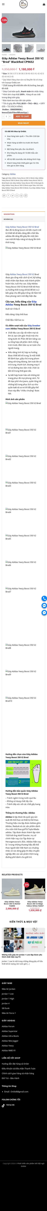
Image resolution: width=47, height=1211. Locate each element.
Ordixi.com (16, 83)
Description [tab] (9, 214)
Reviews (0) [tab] (8, 219)
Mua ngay (23, 123)
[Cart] (44, 4)
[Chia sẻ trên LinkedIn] (26, 196)
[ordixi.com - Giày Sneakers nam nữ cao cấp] (23, 4)
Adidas (12, 54)
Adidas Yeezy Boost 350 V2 (22, 274)
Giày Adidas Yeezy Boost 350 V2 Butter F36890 (12, 904)
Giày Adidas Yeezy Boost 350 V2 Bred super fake (19, 185)
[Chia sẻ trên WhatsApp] (4, 196)
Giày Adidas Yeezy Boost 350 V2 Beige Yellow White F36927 (35, 904)
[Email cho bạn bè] (17, 196)
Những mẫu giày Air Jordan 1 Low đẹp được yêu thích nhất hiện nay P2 (22, 956)
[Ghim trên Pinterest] (21, 196)
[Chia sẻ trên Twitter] (13, 196)
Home (4, 54)
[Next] (41, 28)
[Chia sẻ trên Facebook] (8, 196)
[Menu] (3, 4)
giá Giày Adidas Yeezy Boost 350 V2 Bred (20, 178)
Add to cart (22, 116)
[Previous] (5, 28)
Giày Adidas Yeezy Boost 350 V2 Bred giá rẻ (28, 183)
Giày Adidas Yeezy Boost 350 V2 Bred (22, 227)
